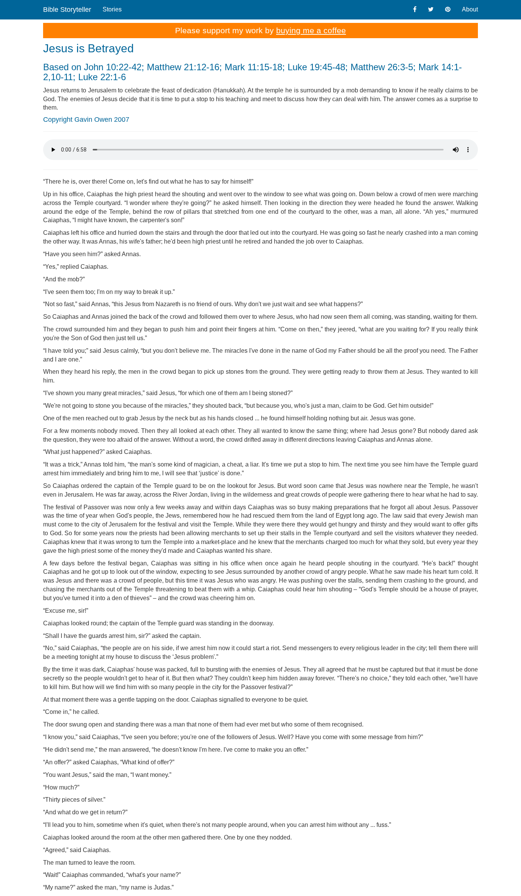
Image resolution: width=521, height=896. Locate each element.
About (470, 9)
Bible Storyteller (67, 9)
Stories (112, 9)
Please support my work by (260, 30)
